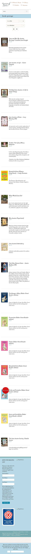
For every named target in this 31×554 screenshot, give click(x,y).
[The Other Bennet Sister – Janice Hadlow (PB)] (4, 263)
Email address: (5, 473)
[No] (29, 548)
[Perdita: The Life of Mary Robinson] (4, 143)
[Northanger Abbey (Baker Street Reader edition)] (4, 293)
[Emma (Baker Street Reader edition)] (4, 341)
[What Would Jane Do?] (4, 195)
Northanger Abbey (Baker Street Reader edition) (19, 294)
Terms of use (15, 532)
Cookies (26, 532)
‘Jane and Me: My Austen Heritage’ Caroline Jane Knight (18, 39)
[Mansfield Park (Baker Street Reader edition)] (4, 366)
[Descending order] (23, 21)
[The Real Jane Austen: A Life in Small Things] (4, 90)
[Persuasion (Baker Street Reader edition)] (4, 317)
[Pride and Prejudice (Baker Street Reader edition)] (4, 390)
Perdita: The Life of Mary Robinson (16, 144)
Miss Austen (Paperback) (16, 218)
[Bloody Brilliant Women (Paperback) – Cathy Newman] (4, 171)
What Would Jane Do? (15, 196)
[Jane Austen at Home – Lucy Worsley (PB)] (4, 117)
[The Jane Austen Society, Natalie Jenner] (4, 438)
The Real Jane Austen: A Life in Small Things (18, 91)
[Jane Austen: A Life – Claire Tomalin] (4, 62)
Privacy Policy (21, 532)
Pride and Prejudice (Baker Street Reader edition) (19, 391)
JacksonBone (18, 535)
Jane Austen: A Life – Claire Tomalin (17, 63)
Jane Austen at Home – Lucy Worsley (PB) (17, 118)
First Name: (4, 478)
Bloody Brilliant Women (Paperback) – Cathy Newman (18, 172)
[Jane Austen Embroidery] (4, 243)
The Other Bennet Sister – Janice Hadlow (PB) (19, 264)
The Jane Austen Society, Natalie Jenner (19, 439)
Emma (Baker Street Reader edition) (17, 342)
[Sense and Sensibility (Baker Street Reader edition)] (4, 414)
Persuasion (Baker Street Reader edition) (19, 318)
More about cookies (17, 551)
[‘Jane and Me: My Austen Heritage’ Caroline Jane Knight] (4, 38)
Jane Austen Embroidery (16, 244)
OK (8, 551)
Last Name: (4, 482)
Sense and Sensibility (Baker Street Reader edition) (17, 415)
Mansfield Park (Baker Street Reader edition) (18, 367)
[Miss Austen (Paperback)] (4, 218)
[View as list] (16, 29)
